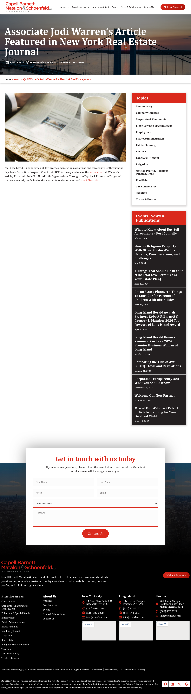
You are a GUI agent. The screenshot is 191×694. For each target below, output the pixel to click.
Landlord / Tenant (147, 157)
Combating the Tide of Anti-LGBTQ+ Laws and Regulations (158, 364)
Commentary (144, 106)
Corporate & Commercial (151, 119)
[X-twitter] (179, 684)
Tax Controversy (146, 186)
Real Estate (143, 180)
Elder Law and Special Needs (154, 125)
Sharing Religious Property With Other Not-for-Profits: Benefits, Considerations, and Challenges (157, 252)
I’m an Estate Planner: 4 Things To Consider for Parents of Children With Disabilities (158, 296)
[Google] (186, 684)
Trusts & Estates (146, 199)
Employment (144, 132)
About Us (64, 7)
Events (115, 7)
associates (96, 172)
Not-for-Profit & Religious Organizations (152, 172)
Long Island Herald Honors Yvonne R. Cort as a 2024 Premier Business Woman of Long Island (156, 343)
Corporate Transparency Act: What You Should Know (157, 381)
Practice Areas (79, 7)
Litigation (142, 164)
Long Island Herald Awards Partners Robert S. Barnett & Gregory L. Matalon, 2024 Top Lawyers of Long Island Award (157, 318)
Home (8, 79)
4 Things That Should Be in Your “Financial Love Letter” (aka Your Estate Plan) (159, 275)
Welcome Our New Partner (155, 395)
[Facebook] (165, 684)
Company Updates (147, 112)
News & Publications (131, 7)
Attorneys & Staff (100, 7)
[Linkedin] (172, 684)
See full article (89, 180)
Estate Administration (150, 138)
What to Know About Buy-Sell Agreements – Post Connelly (157, 231)
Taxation (141, 192)
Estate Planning (146, 145)
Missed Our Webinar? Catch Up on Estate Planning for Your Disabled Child (158, 412)
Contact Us (148, 7)
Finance (141, 151)
